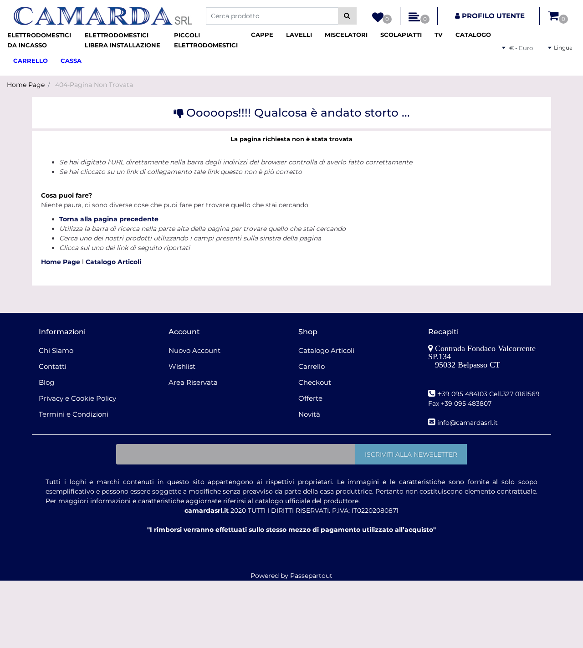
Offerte (310, 398)
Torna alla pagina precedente (109, 219)
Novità (309, 414)
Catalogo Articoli (113, 262)
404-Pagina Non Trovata (94, 85)
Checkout (314, 382)
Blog (46, 382)
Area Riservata (193, 382)
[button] (347, 16)
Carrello (311, 366)
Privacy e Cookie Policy (77, 398)
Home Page (26, 85)
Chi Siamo (56, 350)
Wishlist (182, 366)
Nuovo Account (194, 350)
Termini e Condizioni (73, 414)
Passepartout (311, 575)
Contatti (52, 366)
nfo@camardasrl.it (468, 422)
